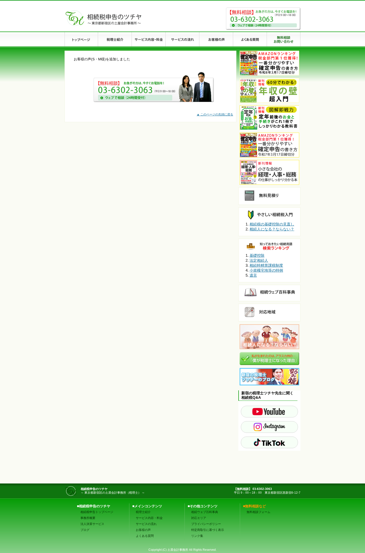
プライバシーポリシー (206, 524)
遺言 (253, 275)
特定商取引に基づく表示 (207, 530)
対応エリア (198, 518)
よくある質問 (145, 536)
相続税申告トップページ (96, 512)
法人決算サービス (92, 524)
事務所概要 (87, 518)
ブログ (84, 530)
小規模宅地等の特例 (266, 270)
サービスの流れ (146, 524)
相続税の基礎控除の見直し (272, 224)
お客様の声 (143, 530)
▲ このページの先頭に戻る (215, 114)
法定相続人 (259, 260)
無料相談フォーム (258, 512)
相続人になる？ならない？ (272, 229)
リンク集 (197, 536)
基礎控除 (257, 255)
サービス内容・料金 (149, 518)
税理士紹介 (143, 512)
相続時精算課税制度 (266, 265)
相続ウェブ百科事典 (204, 512)
